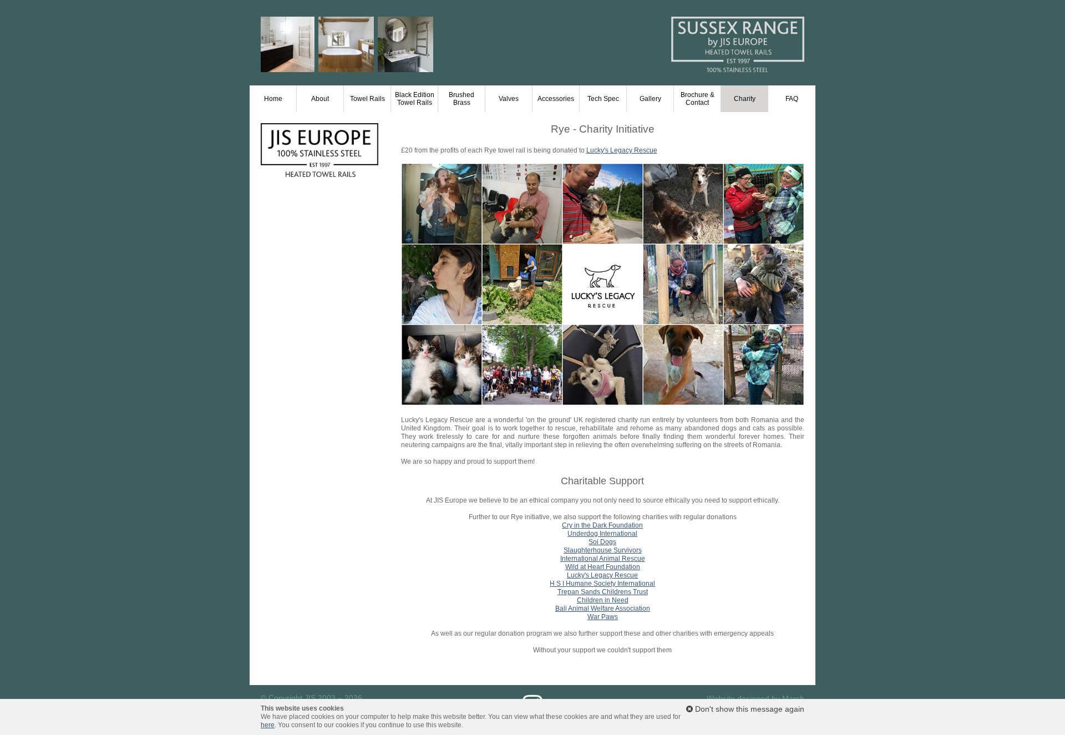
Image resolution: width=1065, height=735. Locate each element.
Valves (509, 99)
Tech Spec (603, 99)
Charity (744, 99)
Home (273, 99)
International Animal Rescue (602, 558)
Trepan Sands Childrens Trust (602, 592)
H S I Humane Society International (602, 583)
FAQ (791, 99)
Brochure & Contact (697, 99)
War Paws (602, 617)
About (320, 99)
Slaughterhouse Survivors (603, 550)
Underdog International (602, 534)
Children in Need (602, 600)
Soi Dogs (602, 542)
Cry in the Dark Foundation (602, 525)
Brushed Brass (461, 99)
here (268, 725)
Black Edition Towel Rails (414, 99)
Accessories (555, 99)
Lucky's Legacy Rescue (621, 150)
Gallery (650, 99)
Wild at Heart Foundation (602, 567)
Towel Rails (367, 99)
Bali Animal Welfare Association (602, 608)
